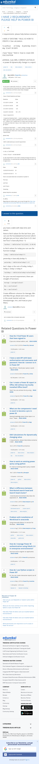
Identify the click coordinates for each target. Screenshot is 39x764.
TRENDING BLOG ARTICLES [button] (11, 727)
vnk (18, 164)
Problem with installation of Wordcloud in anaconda (21, 518)
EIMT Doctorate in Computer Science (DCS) (14, 683)
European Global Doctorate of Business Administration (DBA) (19, 677)
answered (10, 307)
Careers (23, 689)
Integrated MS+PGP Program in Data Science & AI (16, 672)
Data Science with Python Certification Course (15, 654)
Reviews (5, 695)
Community (6, 703)
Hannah (32, 345)
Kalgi (31, 396)
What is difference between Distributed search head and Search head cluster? (21, 490)
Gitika (19, 206)
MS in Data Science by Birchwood (11, 674)
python (19, 479)
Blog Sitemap (6, 709)
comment (14, 81)
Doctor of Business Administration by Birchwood (16, 669)
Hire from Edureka (26, 700)
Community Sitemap (8, 711)
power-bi (5, 67)
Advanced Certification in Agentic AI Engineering (15, 646)
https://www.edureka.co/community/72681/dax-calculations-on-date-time (19, 202)
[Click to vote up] (4, 27)
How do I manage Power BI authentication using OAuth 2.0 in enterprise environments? (22, 546)
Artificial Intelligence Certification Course (13, 656)
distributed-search (15, 508)
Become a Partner (25, 698)
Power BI (17, 75)
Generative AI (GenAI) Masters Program (13, 663)
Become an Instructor (27, 692)
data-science (28, 67)
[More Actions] (35, 81)
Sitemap (5, 706)
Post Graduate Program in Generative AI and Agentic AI (17, 666)
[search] (35, 7)
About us (5, 689)
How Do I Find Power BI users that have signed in (21, 337)
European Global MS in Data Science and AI (14, 680)
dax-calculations (7, 70)
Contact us (6, 698)
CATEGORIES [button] (7, 724)
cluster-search (26, 508)
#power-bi (13, 588)
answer (7, 81)
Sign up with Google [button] (14, 749)
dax (11, 67)
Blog (4, 700)
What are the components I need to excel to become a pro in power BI (23, 410)
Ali (33, 502)
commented (8, 92)
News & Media (6, 692)
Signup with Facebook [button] (15, 754)
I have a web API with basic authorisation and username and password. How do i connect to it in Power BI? (23, 361)
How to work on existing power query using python (22, 462)
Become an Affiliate (26, 695)
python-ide (21, 538)
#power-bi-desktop (23, 588)
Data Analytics (27, 502)
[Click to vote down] (4, 31)
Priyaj (33, 528)
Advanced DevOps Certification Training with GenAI (16, 648)
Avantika (31, 581)
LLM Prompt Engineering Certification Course (15, 651)
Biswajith (26, 472)
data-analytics (18, 67)
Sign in (27, 760)
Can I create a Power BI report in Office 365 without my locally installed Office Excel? (23, 384)
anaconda (13, 538)
